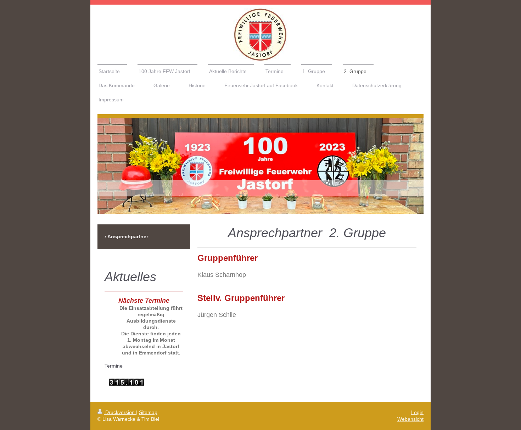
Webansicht (410, 419)
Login (417, 412)
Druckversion (120, 412)
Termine (114, 366)
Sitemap (148, 412)
